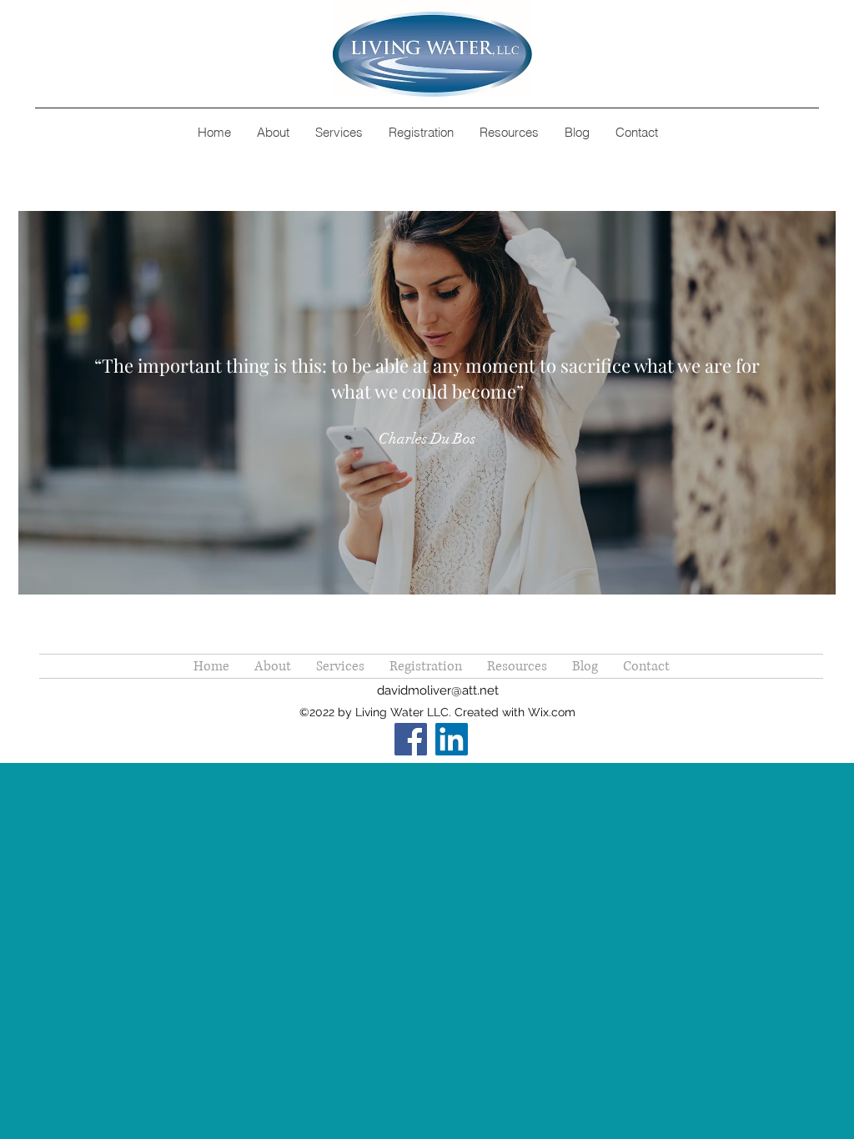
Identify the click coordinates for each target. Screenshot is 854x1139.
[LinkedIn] (451, 739)
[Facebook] (410, 739)
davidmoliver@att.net (438, 690)
